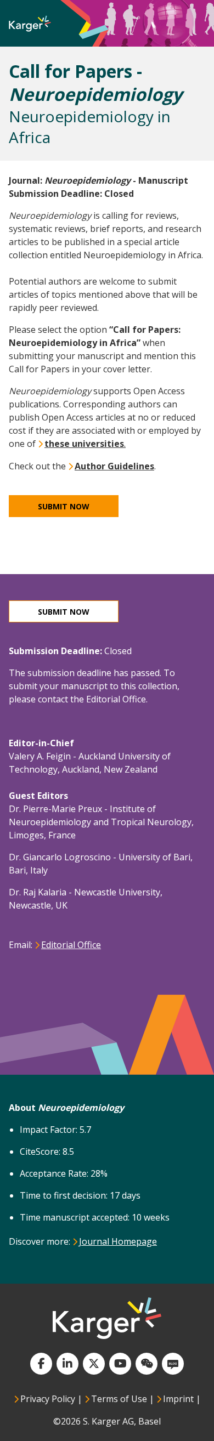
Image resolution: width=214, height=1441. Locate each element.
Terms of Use (119, 1399)
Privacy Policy (47, 1399)
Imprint (178, 1399)
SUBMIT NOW (63, 611)
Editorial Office (72, 945)
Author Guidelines (114, 466)
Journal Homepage (119, 1241)
